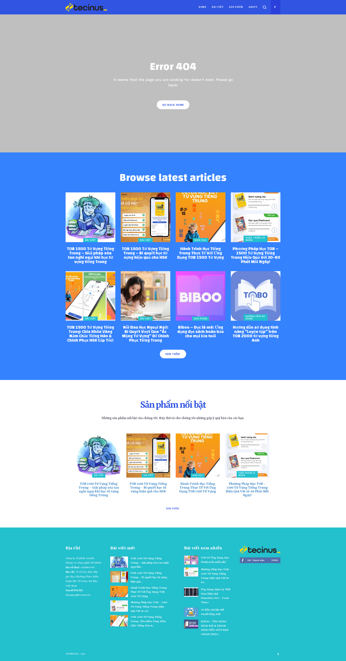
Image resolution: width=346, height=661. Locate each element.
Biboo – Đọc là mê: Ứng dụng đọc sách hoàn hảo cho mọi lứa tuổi (200, 331)
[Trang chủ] (86, 7)
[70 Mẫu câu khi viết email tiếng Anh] (191, 612)
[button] (264, 7)
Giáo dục (200, 240)
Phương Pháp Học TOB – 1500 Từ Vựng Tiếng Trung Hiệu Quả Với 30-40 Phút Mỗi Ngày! (255, 255)
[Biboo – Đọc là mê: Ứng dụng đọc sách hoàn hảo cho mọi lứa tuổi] (200, 296)
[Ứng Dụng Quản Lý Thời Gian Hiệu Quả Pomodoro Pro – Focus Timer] (191, 592)
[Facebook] (275, 7)
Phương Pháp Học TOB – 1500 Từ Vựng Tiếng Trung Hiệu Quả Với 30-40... (149, 607)
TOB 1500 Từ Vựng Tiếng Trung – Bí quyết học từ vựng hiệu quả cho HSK (145, 253)
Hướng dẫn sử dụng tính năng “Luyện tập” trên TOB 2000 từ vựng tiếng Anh (256, 333)
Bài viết (90, 240)
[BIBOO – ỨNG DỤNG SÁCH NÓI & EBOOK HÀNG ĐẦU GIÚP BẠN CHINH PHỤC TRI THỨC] (191, 624)
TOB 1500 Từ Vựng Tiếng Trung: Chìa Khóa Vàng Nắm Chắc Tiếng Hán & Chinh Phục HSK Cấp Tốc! (90, 333)
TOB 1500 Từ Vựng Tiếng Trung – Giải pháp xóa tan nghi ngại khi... (150, 563)
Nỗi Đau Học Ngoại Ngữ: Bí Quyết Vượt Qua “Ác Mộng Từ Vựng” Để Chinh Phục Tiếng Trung (145, 333)
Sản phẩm (200, 318)
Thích (274, 560)
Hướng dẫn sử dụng (255, 317)
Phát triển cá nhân (255, 238)
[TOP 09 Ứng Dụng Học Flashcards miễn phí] (191, 560)
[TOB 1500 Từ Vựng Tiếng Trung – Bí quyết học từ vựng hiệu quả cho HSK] (145, 217)
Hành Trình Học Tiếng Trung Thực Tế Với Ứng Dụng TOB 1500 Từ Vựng (200, 253)
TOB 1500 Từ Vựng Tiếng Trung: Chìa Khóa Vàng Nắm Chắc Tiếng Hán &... (148, 621)
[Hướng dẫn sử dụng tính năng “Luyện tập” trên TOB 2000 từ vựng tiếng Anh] (256, 296)
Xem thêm (172, 354)
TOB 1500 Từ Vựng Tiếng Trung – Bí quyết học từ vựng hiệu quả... (149, 577)
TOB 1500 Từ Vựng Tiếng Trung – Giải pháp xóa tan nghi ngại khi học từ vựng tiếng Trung (90, 255)
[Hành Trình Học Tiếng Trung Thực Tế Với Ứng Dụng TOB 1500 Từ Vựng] (200, 217)
